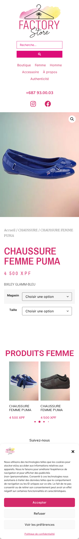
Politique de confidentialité (40, 533)
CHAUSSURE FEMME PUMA (20, 408)
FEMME (60, 353)
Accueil (9, 230)
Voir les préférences (39, 525)
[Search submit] (39, 54)
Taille (13, 309)
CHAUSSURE (28, 230)
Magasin (13, 295)
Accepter (39, 502)
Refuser (39, 513)
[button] (73, 452)
